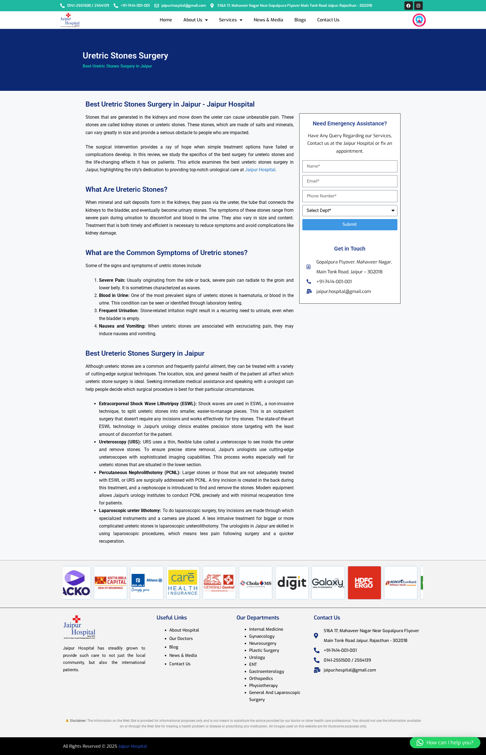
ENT (253, 664)
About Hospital (184, 630)
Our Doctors (181, 638)
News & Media (268, 20)
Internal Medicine (266, 629)
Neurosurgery (262, 643)
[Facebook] (408, 5)
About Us (192, 20)
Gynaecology (261, 636)
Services (228, 20)
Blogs (300, 20)
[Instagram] (418, 5)
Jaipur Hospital (260, 169)
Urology (257, 657)
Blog (173, 647)
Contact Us (328, 20)
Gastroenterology (266, 671)
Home (166, 20)
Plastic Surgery (264, 650)
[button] (445, 742)
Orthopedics (261, 678)
